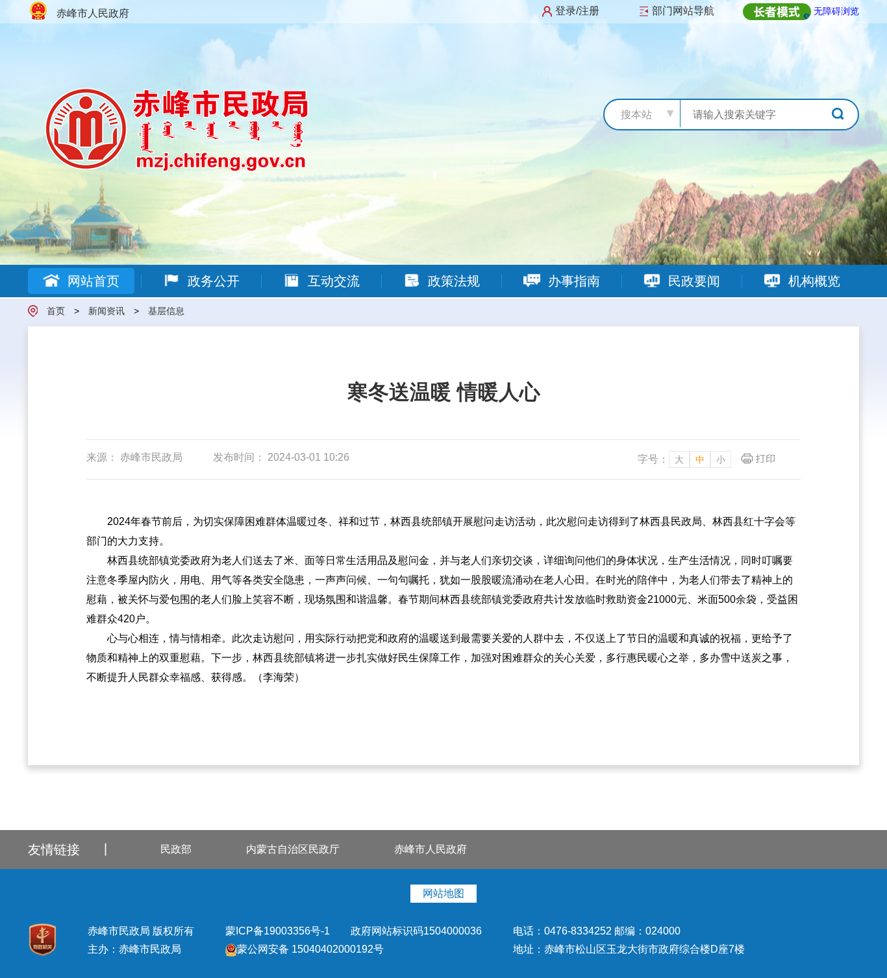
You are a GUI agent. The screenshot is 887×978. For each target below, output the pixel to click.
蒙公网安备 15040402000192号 (310, 949)
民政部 (176, 849)
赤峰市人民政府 (430, 849)
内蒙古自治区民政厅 (293, 849)
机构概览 (812, 281)
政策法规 (452, 281)
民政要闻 (692, 281)
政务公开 (212, 281)
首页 (56, 311)
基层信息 (166, 311)
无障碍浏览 (836, 11)
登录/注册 (577, 10)
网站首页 (91, 281)
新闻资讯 (106, 311)
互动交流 (332, 281)
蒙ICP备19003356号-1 (278, 930)
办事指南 (572, 281)
